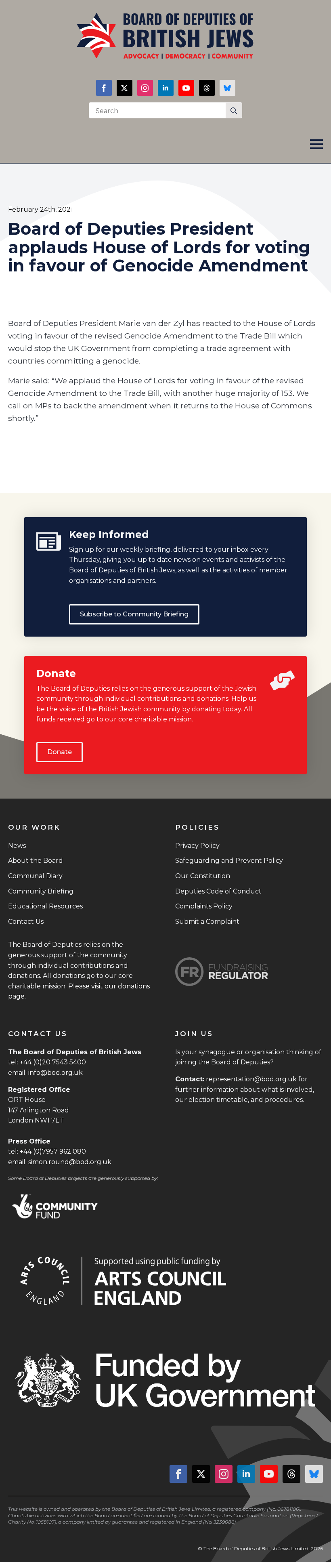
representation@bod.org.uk (251, 1079)
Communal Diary (35, 876)
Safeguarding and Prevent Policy (229, 860)
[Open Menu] (316, 144)
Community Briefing (40, 891)
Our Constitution (202, 876)
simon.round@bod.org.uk (69, 1162)
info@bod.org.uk (55, 1072)
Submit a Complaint (207, 921)
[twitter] (124, 88)
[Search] (234, 111)
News (17, 845)
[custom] (207, 88)
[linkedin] (166, 88)
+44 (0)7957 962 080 (53, 1151)
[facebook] (104, 88)
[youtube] (186, 88)
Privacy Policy (197, 845)
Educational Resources (45, 906)
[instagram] (145, 88)
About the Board (35, 860)
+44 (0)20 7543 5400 (53, 1062)
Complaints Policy (204, 906)
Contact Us (26, 921)
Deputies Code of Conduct (218, 891)
